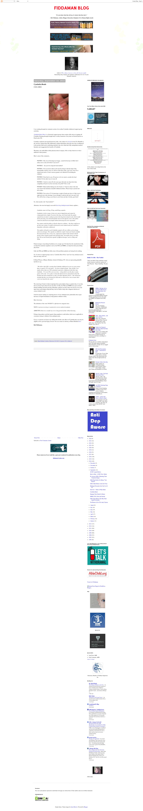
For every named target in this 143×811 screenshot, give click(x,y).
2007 (90, 537)
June (91, 509)
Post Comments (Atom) (45, 440)
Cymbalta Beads (94, 492)
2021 (90, 445)
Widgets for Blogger (91, 659)
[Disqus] (59, 372)
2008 (90, 535)
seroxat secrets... (93, 737)
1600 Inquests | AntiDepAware (96, 709)
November (93, 465)
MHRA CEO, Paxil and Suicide (97, 496)
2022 (90, 443)
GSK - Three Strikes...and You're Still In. (101, 316)
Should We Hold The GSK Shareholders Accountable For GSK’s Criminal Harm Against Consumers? (97, 725)
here (80, 321)
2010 (90, 530)
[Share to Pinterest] (41, 87)
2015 (90, 459)
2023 (90, 441)
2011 (90, 528)
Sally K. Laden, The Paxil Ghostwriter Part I (101, 374)
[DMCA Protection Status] (41, 800)
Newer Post (37, 438)
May (91, 512)
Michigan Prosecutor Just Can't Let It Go (99, 486)
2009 (90, 533)
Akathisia (91, 705)
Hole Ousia (92, 696)
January (92, 521)
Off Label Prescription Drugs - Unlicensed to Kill (100, 350)
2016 (90, 456)
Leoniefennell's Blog (94, 704)
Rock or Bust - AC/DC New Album (98, 474)
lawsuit (70, 141)
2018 (90, 452)
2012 (90, 526)
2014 (90, 461)
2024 (90, 438)
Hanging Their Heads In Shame (97, 494)
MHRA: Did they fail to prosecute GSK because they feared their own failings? (101, 290)
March (92, 516)
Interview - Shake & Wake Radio (98, 489)
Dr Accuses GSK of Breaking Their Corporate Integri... (98, 477)
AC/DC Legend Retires (95, 472)
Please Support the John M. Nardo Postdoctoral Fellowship (96, 750)
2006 (90, 539)
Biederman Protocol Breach (100, 303)
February (92, 518)
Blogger (86, 807)
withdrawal (69, 341)
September (93, 470)
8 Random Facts (92, 340)
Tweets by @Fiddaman (92, 582)
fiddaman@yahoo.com (58, 458)
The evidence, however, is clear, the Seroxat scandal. (74, 73)
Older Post (80, 438)
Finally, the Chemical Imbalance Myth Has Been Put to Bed (101, 328)
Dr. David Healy (93, 683)
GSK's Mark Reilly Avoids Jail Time (98, 483)
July (91, 507)
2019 (90, 450)
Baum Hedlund (41, 341)
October (92, 467)
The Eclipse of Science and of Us (96, 685)
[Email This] (34, 87)
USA (66, 341)
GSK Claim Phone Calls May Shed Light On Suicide (98, 499)
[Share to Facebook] (39, 87)
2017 (90, 454)
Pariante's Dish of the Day (101, 362)
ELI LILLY (57, 341)
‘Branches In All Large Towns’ (96, 697)
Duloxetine (51, 341)
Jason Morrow (74, 807)
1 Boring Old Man (93, 748)
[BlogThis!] (36, 87)
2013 (90, 524)
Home (59, 438)
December (92, 463)
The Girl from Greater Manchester (96, 711)
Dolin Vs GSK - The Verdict (95, 258)
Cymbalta (47, 341)
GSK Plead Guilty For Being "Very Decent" (98, 480)
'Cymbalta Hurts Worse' (40, 134)
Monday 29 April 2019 (94, 738)
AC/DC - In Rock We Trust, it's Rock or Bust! (101, 397)
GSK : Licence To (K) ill (95, 722)
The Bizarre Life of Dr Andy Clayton (99, 502)
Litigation (62, 341)
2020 (90, 447)
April (91, 514)
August (92, 505)
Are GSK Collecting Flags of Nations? (101, 385)
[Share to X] (37, 87)
